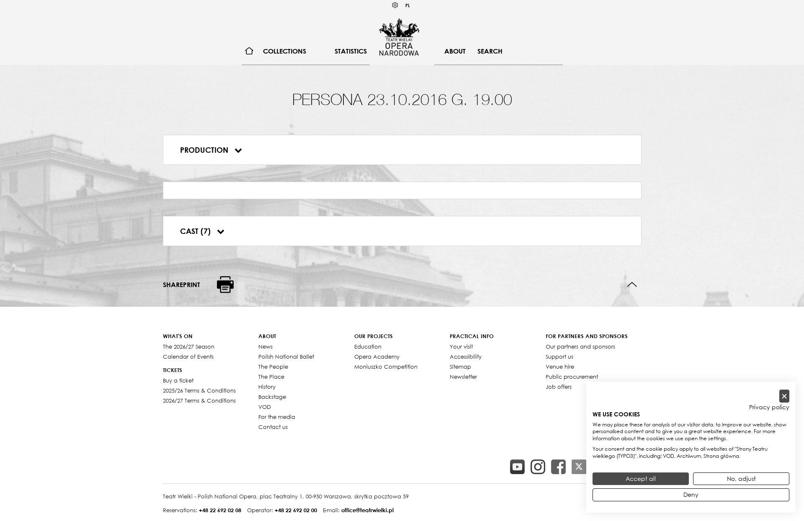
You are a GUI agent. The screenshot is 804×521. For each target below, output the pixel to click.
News (265, 346)
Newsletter (463, 376)
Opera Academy (376, 356)
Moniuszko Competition (385, 366)
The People (273, 366)
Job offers (559, 386)
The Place (271, 376)
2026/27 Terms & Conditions (199, 400)
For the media (276, 416)
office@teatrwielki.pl (367, 510)
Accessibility (466, 356)
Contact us (273, 426)
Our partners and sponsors (580, 346)
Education (367, 346)
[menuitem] (249, 51)
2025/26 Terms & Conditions (199, 390)
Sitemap (460, 366)
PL (407, 5)
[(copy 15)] (517, 466)
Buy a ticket (178, 380)
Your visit (461, 346)
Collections (284, 51)
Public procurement (572, 376)
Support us (559, 356)
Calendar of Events (188, 356)
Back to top (632, 284)
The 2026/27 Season (188, 346)
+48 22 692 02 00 (296, 510)
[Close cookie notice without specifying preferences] (784, 396)
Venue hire (560, 366)
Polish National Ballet (286, 356)
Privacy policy (769, 407)
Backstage (272, 396)
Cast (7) (196, 231)
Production (205, 149)
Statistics (351, 51)
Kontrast (395, 5)
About (455, 51)
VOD (264, 406)
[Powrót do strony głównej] (399, 36)
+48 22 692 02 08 (220, 510)
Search (489, 51)
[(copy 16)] (538, 466)
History (267, 386)
